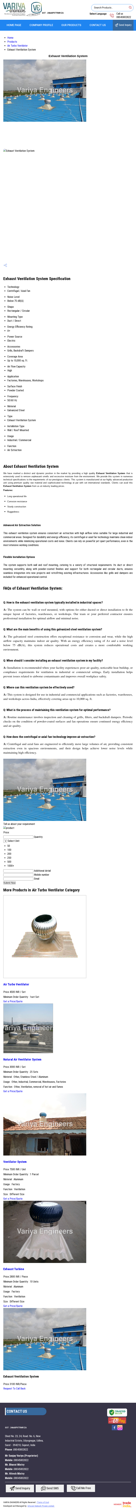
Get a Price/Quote (13, 1001)
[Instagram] (120, 1429)
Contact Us (98, 25)
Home (10, 37)
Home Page (14, 25)
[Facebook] (114, 1429)
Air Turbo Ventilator (17, 45)
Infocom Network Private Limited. (41, 1506)
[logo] (22, 15)
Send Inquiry (125, 25)
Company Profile (41, 25)
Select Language (98, 13)
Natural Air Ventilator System (22, 1059)
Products (12, 41)
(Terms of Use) (43, 1502)
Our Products (71, 25)
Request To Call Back (14, 1388)
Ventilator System (15, 1162)
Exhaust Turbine (13, 1269)
